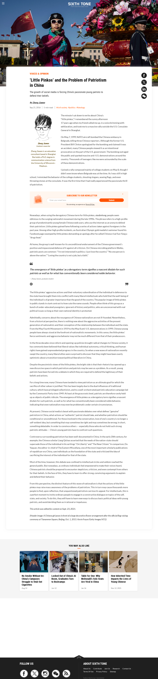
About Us (86, 669)
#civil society (61, 107)
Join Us (107, 669)
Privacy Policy (101, 672)
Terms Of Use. (90, 204)
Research (116, 669)
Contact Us (126, 669)
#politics (72, 107)
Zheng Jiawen (38, 102)
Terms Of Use (88, 672)
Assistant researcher (43, 146)
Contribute (97, 669)
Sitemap (113, 672)
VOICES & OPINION (39, 73)
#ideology (81, 107)
